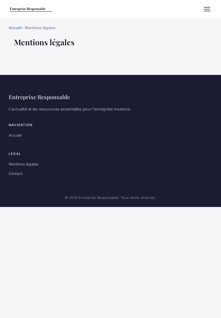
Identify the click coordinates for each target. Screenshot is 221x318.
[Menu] (207, 9)
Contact (16, 173)
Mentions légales (23, 164)
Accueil (15, 28)
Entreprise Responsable (39, 97)
